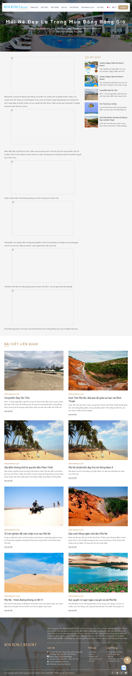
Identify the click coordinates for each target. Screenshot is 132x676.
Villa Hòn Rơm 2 (113, 661)
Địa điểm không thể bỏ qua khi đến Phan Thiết (28, 467)
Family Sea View (114, 654)
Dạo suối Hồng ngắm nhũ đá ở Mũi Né (87, 533)
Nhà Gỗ (110, 656)
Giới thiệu (44, 7)
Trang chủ (34, 7)
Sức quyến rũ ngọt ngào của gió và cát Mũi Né (92, 599)
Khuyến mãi (74, 7)
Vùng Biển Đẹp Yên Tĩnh (17, 397)
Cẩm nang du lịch (87, 7)
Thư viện (100, 7)
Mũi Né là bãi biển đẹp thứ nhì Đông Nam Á (90, 467)
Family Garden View (115, 652)
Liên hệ (123, 7)
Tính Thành (69, 673)
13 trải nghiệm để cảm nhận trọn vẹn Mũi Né (27, 533)
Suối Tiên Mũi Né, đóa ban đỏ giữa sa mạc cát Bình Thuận (94, 399)
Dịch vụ (64, 7)
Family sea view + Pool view (118, 659)
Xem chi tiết (8, 411)
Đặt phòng (55, 7)
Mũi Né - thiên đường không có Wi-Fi (23, 599)
